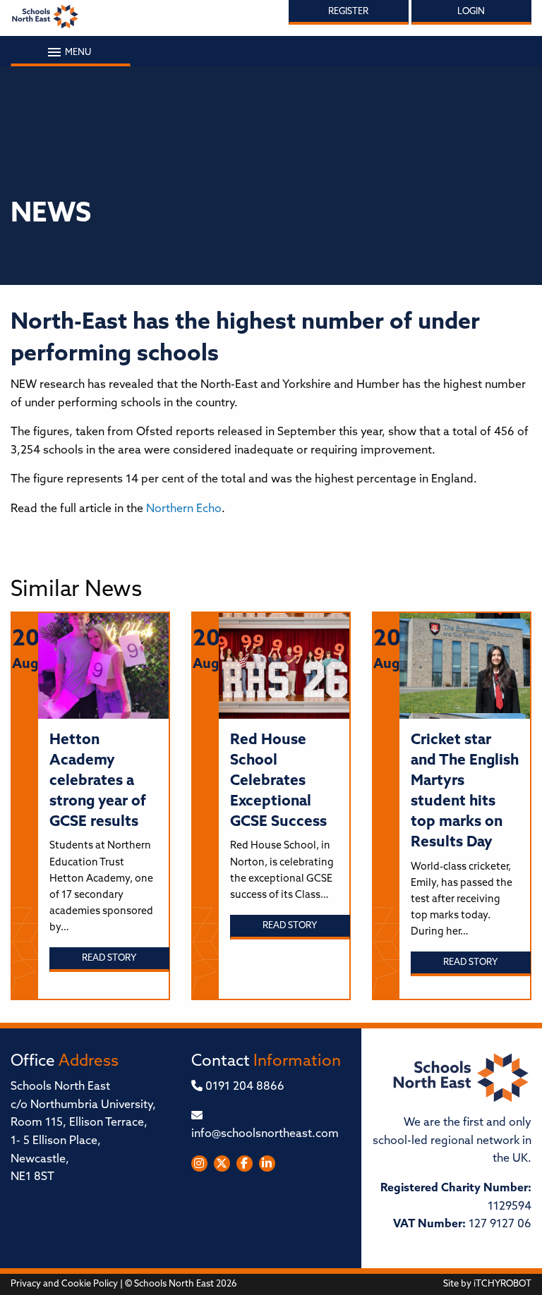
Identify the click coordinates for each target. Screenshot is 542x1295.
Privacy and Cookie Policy (64, 1284)
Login (471, 11)
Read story (109, 958)
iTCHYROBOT (502, 1284)
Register (348, 11)
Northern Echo (184, 509)
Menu (77, 52)
